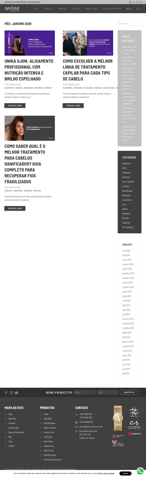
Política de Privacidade (105, 473)
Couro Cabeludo (128, 181)
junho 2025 (126, 296)
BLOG (124, 168)
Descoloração (108, 88)
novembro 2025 (128, 277)
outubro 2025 (127, 282)
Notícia (125, 209)
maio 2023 (126, 309)
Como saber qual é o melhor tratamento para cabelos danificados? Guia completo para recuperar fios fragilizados (25, 163)
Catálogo (76, 8)
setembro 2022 (128, 327)
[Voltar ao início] (12, 8)
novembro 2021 (128, 346)
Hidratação (28, 88)
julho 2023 (126, 305)
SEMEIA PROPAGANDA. (68, 469)
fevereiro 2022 (127, 341)
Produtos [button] (62, 8)
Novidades (39, 88)
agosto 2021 (126, 355)
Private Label (91, 8)
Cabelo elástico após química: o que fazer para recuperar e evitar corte (129, 115)
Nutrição (48, 88)
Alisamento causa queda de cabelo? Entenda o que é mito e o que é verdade (128, 133)
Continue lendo (15, 105)
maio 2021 (126, 368)
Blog (129, 8)
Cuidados (19, 88)
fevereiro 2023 (127, 318)
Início (35, 8)
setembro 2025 (128, 287)
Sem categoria (127, 227)
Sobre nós (48, 8)
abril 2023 (126, 314)
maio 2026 (126, 250)
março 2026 (127, 259)
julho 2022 (126, 337)
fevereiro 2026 (127, 264)
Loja (138, 8)
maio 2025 (126, 300)
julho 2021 (126, 359)
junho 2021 (126, 364)
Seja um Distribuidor (112, 8)
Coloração (88, 88)
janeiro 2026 (127, 268)
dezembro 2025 (128, 273)
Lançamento (127, 199)
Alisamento (9, 88)
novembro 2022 (128, 323)
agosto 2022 (127, 332)
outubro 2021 (127, 350)
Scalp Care (126, 222)
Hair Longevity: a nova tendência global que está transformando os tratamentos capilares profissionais (129, 78)
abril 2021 (125, 373)
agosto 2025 (127, 291)
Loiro (124, 204)
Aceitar (125, 473)
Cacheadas (77, 88)
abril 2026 (126, 255)
